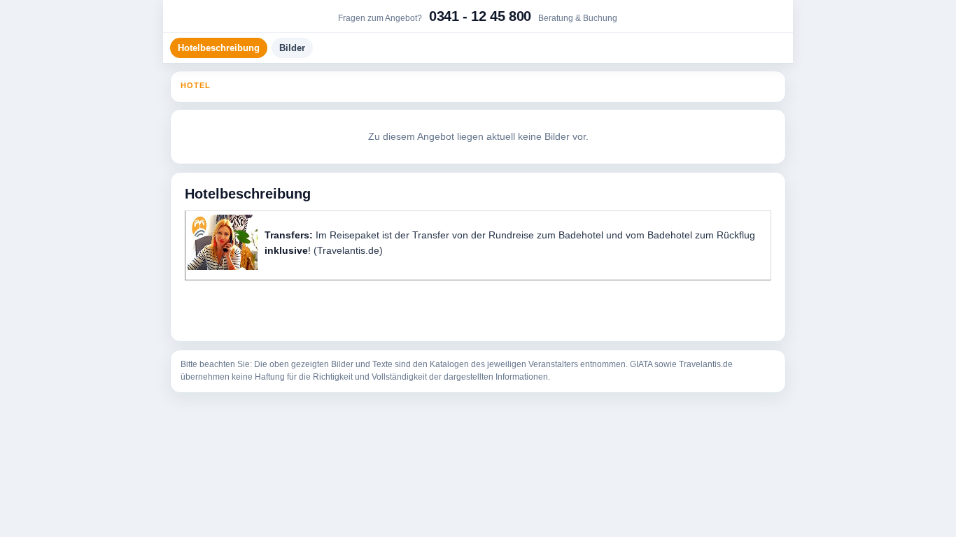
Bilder (292, 48)
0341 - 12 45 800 (480, 16)
